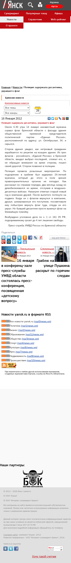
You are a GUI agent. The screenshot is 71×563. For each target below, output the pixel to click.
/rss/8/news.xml (35, 356)
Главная (6, 87)
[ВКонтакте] (49, 118)
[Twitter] (53, 118)
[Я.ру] (41, 238)
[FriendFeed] (25, 242)
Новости (17, 87)
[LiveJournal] (60, 118)
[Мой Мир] (67, 118)
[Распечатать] (3, 238)
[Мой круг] (14, 242)
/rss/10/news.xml (36, 360)
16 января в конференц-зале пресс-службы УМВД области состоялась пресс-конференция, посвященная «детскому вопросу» (17, 280)
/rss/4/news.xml (25, 343)
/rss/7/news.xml (24, 351)
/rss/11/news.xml (35, 334)
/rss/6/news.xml (28, 347)
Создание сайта (10, 535)
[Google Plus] (63, 118)
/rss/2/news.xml (26, 330)
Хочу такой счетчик (44, 556)
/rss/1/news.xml (29, 325)
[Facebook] (30, 238)
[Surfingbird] (19, 242)
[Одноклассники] (56, 118)
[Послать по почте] (9, 238)
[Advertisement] (35, 35)
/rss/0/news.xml (42, 321)
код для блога (59, 238)
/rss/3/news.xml (30, 338)
